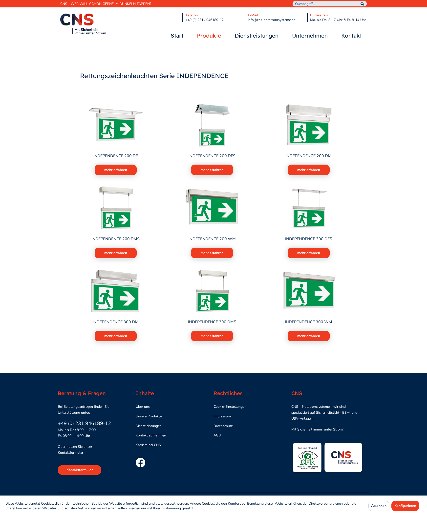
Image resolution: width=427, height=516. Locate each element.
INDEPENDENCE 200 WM (212, 239)
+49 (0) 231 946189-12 (84, 423)
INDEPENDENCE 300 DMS (212, 322)
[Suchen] (362, 3)
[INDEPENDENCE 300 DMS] (212, 291)
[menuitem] (330, 3)
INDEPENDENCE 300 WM (308, 322)
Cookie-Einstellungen (230, 406)
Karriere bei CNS (148, 445)
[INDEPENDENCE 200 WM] (212, 208)
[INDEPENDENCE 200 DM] (308, 125)
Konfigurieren (405, 505)
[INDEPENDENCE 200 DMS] (115, 208)
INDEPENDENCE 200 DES (212, 156)
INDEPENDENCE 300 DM (115, 322)
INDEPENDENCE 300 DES (308, 239)
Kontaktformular (79, 470)
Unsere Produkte (149, 416)
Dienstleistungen (149, 426)
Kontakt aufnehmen (151, 435)
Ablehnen (378, 505)
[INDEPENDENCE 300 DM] (115, 291)
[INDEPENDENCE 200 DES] (212, 125)
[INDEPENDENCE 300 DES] (308, 208)
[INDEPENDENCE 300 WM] (308, 291)
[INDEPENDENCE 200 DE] (115, 125)
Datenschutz (223, 426)
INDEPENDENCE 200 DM (308, 156)
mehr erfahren (115, 170)
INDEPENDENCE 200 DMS (115, 239)
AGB (217, 435)
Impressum (222, 416)
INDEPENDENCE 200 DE (115, 156)
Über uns (143, 406)
